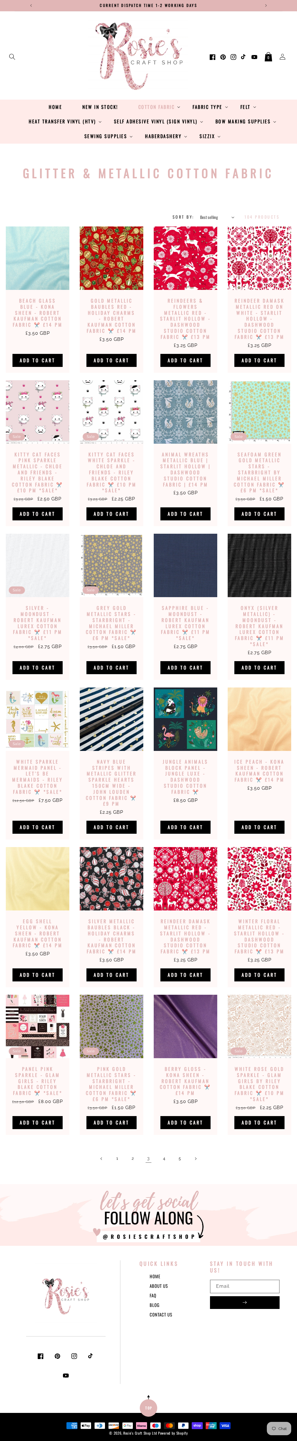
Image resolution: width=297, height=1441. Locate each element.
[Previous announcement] (31, 5)
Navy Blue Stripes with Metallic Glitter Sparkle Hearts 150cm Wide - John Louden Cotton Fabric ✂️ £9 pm (111, 783)
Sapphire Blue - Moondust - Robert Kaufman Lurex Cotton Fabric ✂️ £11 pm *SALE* (185, 623)
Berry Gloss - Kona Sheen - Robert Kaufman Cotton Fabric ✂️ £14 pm (185, 1081)
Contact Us (161, 1314)
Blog (155, 1305)
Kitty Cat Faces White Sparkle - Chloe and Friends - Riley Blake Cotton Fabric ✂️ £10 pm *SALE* (112, 472)
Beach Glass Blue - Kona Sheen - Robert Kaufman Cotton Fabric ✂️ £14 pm (38, 313)
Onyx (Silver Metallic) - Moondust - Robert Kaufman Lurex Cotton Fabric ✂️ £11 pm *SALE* (259, 626)
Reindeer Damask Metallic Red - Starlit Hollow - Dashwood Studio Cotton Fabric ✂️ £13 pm (185, 936)
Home (155, 1276)
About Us (159, 1286)
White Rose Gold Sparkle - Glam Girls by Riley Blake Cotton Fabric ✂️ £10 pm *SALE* (260, 1084)
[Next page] (195, 1158)
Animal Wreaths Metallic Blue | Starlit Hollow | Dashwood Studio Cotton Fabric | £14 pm (185, 469)
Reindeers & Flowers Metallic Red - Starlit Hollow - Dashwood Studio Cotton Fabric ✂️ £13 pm (185, 319)
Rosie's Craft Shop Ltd (140, 1433)
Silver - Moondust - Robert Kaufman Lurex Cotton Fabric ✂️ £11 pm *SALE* (37, 623)
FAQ (153, 1295)
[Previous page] (101, 1158)
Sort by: (183, 217)
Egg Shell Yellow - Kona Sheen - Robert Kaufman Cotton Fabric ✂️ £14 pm (38, 933)
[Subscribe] (245, 1302)
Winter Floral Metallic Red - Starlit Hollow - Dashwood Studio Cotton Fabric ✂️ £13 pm (259, 936)
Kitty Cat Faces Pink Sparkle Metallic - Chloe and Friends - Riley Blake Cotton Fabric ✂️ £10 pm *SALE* (37, 472)
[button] (12, 55)
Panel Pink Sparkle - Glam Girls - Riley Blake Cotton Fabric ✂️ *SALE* (37, 1081)
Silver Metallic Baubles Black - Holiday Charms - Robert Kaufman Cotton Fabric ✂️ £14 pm (112, 936)
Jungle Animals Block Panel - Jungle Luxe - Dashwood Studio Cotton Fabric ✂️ (185, 777)
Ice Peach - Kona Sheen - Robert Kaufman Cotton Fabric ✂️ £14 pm (259, 771)
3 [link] (148, 1158)
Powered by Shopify (173, 1433)
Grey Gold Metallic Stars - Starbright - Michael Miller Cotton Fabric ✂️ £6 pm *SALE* (111, 623)
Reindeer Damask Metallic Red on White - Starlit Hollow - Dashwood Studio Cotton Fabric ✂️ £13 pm (260, 319)
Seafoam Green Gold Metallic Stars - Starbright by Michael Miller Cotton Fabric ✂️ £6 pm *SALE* (259, 472)
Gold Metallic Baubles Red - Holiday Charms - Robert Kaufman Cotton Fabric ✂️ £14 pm (112, 316)
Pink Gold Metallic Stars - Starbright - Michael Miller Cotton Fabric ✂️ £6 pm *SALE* (111, 1084)
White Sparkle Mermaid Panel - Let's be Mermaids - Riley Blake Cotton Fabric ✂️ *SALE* (37, 777)
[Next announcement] (266, 5)
